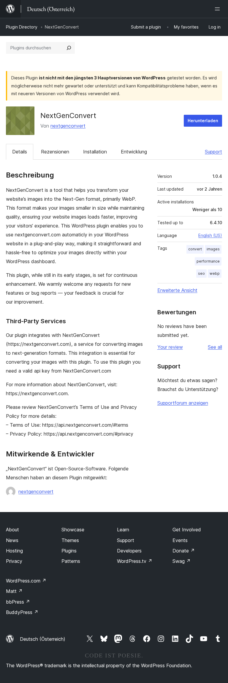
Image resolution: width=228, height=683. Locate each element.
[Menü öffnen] (218, 9)
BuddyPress (22, 612)
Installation (95, 152)
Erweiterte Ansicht (177, 290)
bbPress (18, 602)
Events (180, 540)
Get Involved (186, 530)
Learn (123, 530)
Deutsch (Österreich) (42, 639)
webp (215, 273)
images (213, 249)
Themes (70, 540)
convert (195, 249)
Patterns (70, 561)
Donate (183, 551)
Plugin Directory (21, 26)
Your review (170, 347)
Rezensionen (55, 152)
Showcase (72, 530)
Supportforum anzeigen (182, 403)
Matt (14, 591)
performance (208, 261)
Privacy (14, 561)
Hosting (14, 551)
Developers (129, 551)
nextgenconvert (68, 126)
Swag (181, 561)
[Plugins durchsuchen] (69, 48)
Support (213, 152)
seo (201, 273)
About (12, 530)
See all (215, 347)
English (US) (210, 235)
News (12, 540)
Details (19, 152)
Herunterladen (203, 120)
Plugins (69, 551)
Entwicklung (134, 152)
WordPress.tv (134, 561)
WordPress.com (26, 581)
